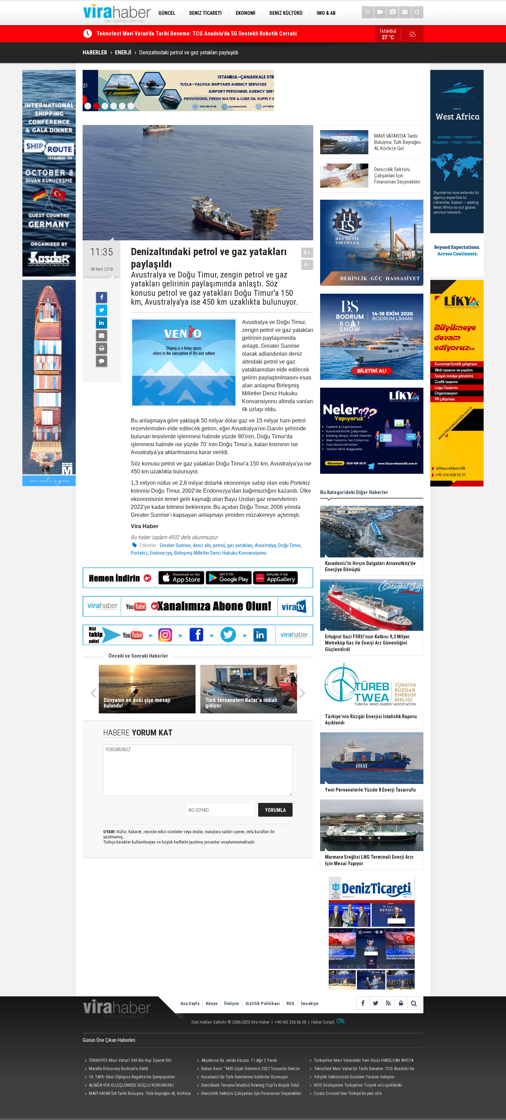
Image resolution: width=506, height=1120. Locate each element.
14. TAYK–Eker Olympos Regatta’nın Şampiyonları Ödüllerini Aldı (129, 1077)
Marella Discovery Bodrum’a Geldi (135, 33)
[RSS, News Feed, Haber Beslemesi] (388, 1003)
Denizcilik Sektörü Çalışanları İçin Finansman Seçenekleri (251, 1093)
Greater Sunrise (175, 545)
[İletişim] (405, 12)
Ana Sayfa (189, 1003)
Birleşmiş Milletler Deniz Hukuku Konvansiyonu (220, 553)
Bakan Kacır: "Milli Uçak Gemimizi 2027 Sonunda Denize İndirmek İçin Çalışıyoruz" (247, 1069)
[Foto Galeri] (393, 12)
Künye (212, 1003)
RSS (290, 1003)
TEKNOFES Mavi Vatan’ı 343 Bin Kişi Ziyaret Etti (130, 1060)
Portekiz (139, 553)
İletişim (231, 1003)
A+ (307, 252)
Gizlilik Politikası (262, 1003)
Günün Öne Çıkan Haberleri (109, 1040)
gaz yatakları (239, 545)
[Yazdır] (101, 348)
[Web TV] (380, 12)
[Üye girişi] (400, 1003)
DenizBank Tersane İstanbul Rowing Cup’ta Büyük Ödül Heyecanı (247, 1085)
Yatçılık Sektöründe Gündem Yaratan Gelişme (354, 1076)
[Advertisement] (198, 924)
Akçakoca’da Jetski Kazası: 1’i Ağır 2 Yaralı (239, 1060)
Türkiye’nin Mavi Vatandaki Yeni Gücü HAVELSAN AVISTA (363, 1060)
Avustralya (265, 545)
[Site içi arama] (417, 12)
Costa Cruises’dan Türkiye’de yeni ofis (348, 1093)
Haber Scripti (323, 1022)
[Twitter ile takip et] (375, 1003)
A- (307, 264)
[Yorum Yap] (101, 361)
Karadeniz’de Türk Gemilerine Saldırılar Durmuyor (244, 1076)
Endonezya (161, 553)
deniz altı (202, 545)
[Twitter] (101, 310)
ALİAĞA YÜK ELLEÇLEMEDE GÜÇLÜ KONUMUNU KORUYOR (128, 1085)
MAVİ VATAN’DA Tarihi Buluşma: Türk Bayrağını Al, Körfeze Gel (137, 1094)
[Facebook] (101, 297)
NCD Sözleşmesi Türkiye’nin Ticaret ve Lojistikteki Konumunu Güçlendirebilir (354, 1085)
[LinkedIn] (101, 322)
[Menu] (368, 12)
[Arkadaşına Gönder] (101, 335)
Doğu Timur (289, 545)
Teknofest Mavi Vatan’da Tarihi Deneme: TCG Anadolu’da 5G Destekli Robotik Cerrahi (360, 1069)
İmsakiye (309, 1003)
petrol (219, 545)
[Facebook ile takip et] (362, 1003)
